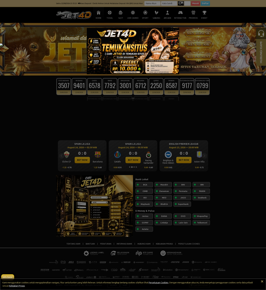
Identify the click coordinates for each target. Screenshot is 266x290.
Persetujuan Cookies (158, 282)
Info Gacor (7, 277)
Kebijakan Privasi (17, 286)
